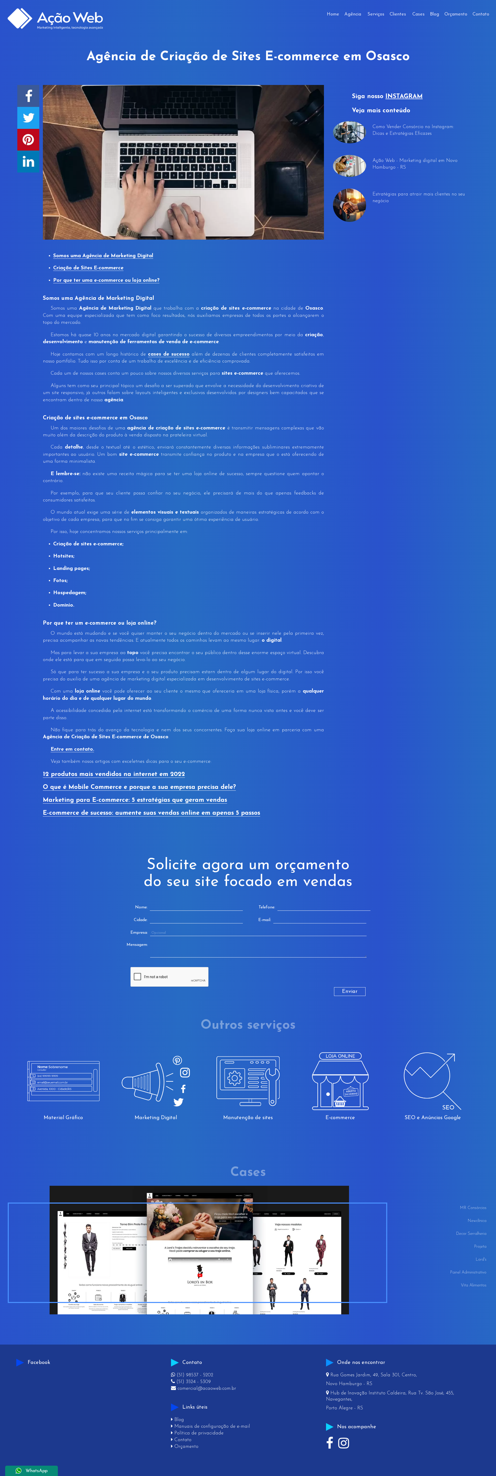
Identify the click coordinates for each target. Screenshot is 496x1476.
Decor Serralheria (471, 1234)
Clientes (398, 14)
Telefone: (267, 907)
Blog (434, 14)
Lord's (481, 1260)
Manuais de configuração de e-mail (210, 1426)
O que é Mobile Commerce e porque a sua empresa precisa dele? (139, 787)
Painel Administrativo (468, 1272)
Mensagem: (137, 945)
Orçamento (455, 14)
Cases (418, 14)
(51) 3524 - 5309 (191, 1381)
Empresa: (139, 933)
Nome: (141, 907)
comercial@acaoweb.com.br (203, 1388)
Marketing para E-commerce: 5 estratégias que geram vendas (135, 800)
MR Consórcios (473, 1208)
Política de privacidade (197, 1433)
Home (333, 14)
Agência (352, 14)
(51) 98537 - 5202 (192, 1375)
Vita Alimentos (473, 1285)
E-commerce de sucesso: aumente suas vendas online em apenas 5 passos (151, 813)
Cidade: (141, 920)
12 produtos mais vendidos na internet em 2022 (114, 774)
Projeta (480, 1247)
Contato (480, 14)
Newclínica (477, 1221)
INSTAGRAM (404, 96)
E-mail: (264, 920)
